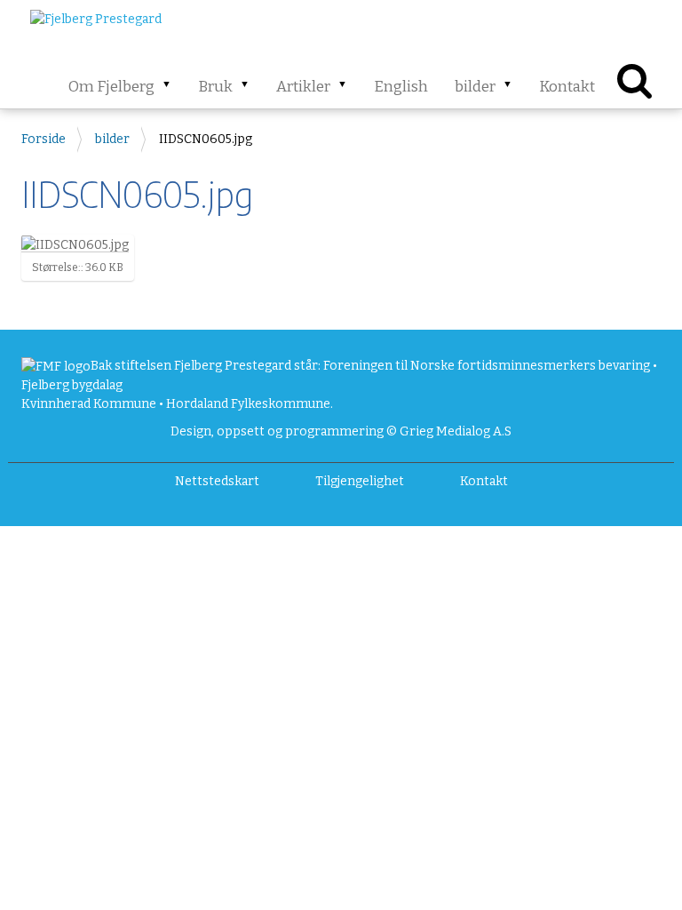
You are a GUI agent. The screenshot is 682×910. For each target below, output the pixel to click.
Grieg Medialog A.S (456, 431)
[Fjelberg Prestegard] (96, 26)
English (401, 86)
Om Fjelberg (111, 86)
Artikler (303, 86)
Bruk (215, 86)
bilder (475, 86)
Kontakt (567, 86)
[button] (172, 86)
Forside (43, 139)
